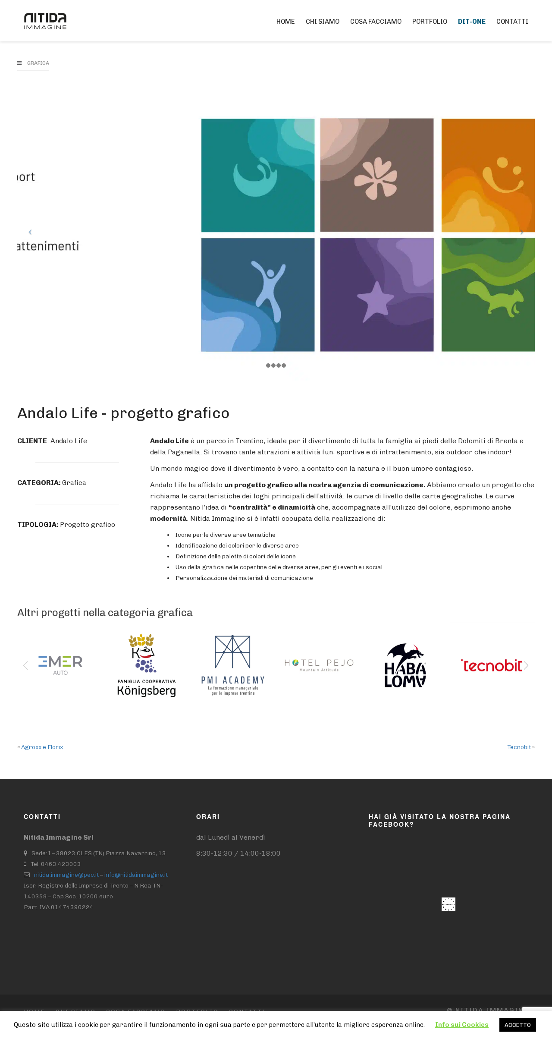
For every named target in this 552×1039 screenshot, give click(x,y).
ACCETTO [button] (518, 1025)
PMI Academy (221, 656)
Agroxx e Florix (42, 747)
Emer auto (51, 651)
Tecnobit (479, 651)
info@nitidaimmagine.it (136, 874)
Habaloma (395, 651)
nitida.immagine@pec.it (66, 874)
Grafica (38, 63)
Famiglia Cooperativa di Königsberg (142, 668)
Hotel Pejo (309, 651)
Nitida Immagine (487, 1010)
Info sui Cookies (462, 1025)
